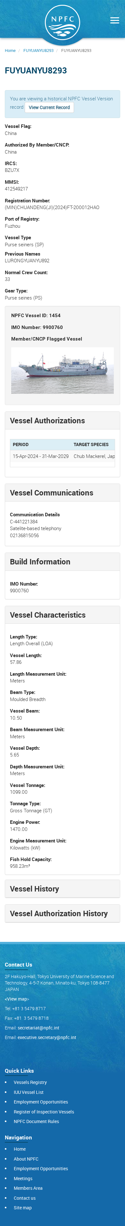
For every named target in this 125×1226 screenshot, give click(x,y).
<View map (16, 999)
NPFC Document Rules (36, 1121)
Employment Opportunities (41, 1102)
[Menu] (113, 21)
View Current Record (49, 107)
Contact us (25, 1198)
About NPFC (26, 1159)
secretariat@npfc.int (38, 1028)
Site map (23, 1208)
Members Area (28, 1188)
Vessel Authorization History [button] (59, 913)
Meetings (23, 1178)
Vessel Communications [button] (51, 492)
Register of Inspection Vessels (44, 1112)
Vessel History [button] (34, 889)
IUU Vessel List (29, 1092)
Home (10, 50)
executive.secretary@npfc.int (47, 1037)
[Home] (62, 23)
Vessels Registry (30, 1082)
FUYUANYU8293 (38, 50)
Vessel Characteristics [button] (48, 615)
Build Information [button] (40, 561)
